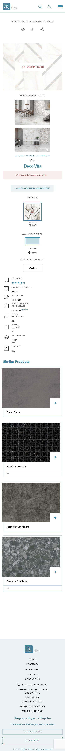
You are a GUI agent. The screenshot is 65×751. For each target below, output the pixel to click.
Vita (35, 21)
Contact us (32, 679)
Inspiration (32, 669)
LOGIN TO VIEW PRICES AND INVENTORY (32, 188)
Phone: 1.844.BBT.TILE (32, 707)
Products (25, 21)
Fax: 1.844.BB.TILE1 (33, 711)
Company (32, 674)
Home (14, 21)
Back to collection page (34, 156)
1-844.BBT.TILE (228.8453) (32, 689)
